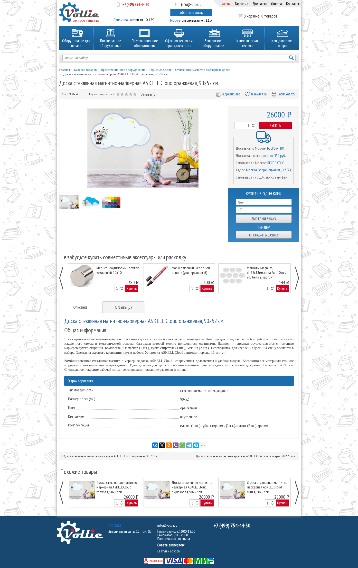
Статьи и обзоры (168, 551)
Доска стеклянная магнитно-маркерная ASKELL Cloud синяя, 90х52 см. (268, 487)
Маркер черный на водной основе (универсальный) (191, 270)
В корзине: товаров (260, 16)
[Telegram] (189, 445)
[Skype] (196, 445)
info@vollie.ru (191, 4)
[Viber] (176, 445)
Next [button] (294, 278)
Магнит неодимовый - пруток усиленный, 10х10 (117, 270)
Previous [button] (64, 278)
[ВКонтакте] (155, 445)
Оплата (276, 3)
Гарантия (241, 3)
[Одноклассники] (169, 445)
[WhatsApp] (182, 445)
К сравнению (231, 94)
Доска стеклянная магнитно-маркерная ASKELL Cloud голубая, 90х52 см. (117, 487)
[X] (162, 445)
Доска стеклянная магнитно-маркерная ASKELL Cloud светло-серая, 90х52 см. (244, 456)
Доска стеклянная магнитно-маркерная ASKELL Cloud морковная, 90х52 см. (111, 456)
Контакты (293, 3)
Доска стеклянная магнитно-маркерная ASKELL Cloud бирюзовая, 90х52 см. (193, 487)
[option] (104, 278)
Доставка (260, 3)
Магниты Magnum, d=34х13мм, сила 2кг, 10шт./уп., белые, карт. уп (266, 272)
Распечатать (286, 94)
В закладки (259, 94)
